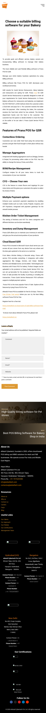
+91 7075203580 (16, 479)
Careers (3, 505)
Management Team (7, 530)
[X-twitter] (15, 702)
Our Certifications (7, 528)
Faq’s (3, 507)
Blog (2, 510)
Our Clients (4, 519)
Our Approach (5, 522)
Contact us (4, 502)
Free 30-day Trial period (11, 294)
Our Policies (5, 525)
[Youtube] (19, 702)
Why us (3, 499)
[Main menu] (43, 5)
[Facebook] (11, 702)
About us (4, 496)
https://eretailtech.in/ (10, 317)
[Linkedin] (23, 702)
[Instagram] (27, 702)
